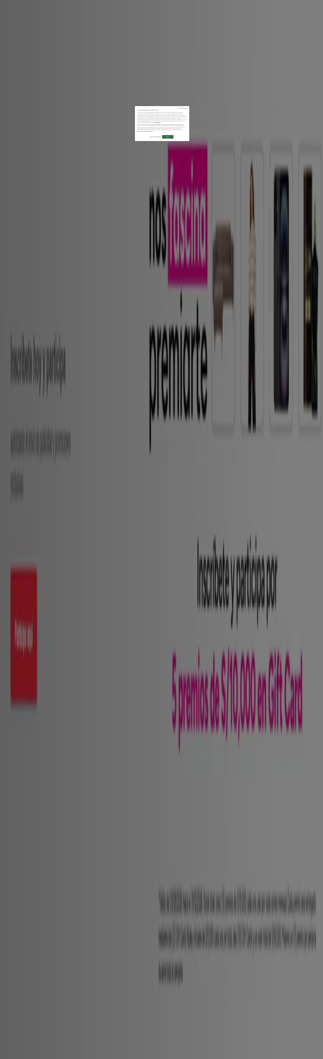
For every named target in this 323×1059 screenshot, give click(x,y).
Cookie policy (157, 122)
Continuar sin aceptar (183, 108)
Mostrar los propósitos (155, 136)
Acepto (167, 136)
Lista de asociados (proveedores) (145, 131)
